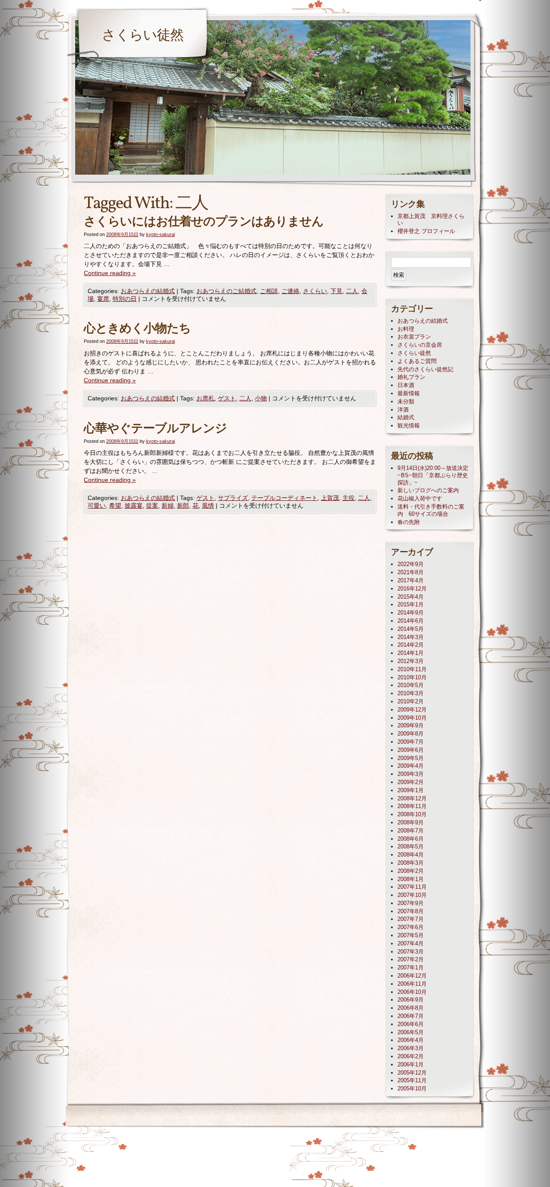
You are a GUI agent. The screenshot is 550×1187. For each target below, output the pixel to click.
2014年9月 (410, 612)
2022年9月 (410, 564)
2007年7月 (410, 919)
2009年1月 (410, 790)
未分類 (405, 401)
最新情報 (408, 393)
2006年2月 (410, 1056)
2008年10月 (412, 814)
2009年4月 (410, 766)
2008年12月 (412, 798)
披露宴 (134, 505)
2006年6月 (410, 1024)
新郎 (183, 505)
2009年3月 (410, 774)
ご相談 (269, 291)
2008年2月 (410, 871)
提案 (152, 505)
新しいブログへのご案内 (428, 490)
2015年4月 (410, 597)
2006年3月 (410, 1048)
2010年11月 (412, 669)
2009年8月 (410, 733)
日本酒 (405, 385)
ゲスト (227, 398)
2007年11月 (412, 887)
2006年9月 (410, 999)
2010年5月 (410, 685)
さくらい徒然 (142, 36)
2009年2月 (410, 782)
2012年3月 (410, 661)
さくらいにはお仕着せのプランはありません (204, 222)
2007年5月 (410, 935)
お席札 (205, 398)
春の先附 (408, 522)
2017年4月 (410, 580)
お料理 (405, 329)
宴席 (103, 298)
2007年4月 (410, 943)
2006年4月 (410, 1040)
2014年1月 (410, 653)
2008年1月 (410, 879)
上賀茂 (330, 497)
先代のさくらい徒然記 (425, 369)
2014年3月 (410, 637)
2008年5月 (410, 846)
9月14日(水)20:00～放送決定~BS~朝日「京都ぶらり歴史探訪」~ (432, 475)
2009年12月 (412, 709)
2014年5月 (410, 629)
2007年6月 (410, 927)
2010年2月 (410, 701)
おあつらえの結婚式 (148, 291)
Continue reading (110, 272)
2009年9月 (410, 725)
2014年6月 (410, 621)
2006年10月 (412, 992)
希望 (115, 505)
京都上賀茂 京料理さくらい (430, 220)
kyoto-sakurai (160, 234)
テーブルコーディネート (284, 497)
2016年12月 (412, 588)
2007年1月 (410, 967)
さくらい (315, 291)
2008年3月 (410, 863)
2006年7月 (410, 1016)
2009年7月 (410, 742)
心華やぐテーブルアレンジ (155, 429)
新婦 (168, 505)
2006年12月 (412, 975)
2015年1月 (410, 604)
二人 (352, 291)
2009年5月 (410, 758)
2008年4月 (410, 854)
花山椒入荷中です (419, 498)
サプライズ (233, 497)
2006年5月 (410, 1032)
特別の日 (125, 298)
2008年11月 (412, 806)
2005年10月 (412, 1088)
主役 (348, 497)
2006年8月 (410, 1008)
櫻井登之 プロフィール (426, 231)
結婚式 (405, 417)
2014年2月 (410, 645)
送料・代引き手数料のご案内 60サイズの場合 (430, 510)
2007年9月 (410, 903)
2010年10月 (412, 677)
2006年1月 (410, 1064)
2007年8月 (410, 911)
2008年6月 (410, 839)
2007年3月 (410, 951)
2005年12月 (412, 1072)
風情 (208, 505)
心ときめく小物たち (137, 329)
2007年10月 (412, 895)
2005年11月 (412, 1080)
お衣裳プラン (414, 336)
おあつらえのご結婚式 (226, 291)
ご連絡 (290, 291)
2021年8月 (410, 572)
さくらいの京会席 (419, 345)
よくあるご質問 (417, 361)
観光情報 (408, 425)
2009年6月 (410, 750)
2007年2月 (410, 959)
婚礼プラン (411, 377)
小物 (261, 398)
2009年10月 (412, 718)
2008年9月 (410, 822)
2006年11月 (412, 984)
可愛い (97, 505)
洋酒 (403, 409)
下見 (336, 291)
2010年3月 (410, 693)
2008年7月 (410, 830)
